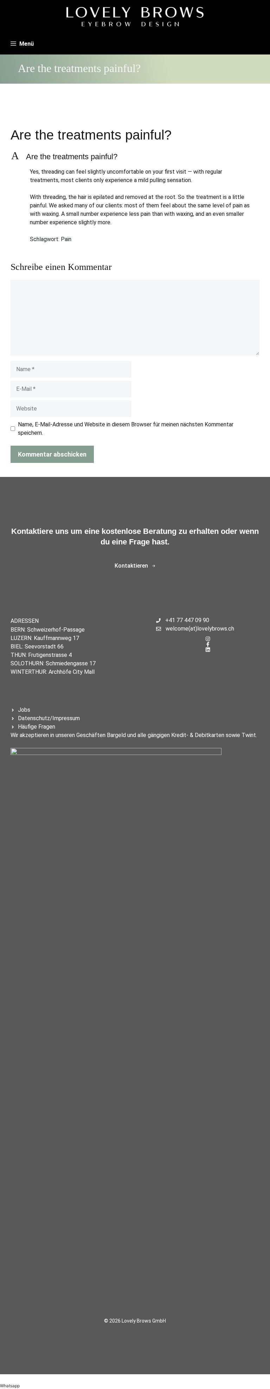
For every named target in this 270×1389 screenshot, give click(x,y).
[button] (135, 157)
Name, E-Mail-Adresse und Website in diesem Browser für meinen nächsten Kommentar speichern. (125, 428)
